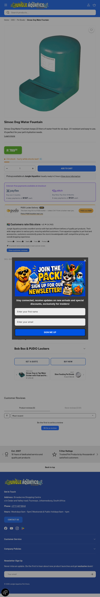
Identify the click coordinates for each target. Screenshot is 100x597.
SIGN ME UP (50, 332)
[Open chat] (5, 592)
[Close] (85, 260)
